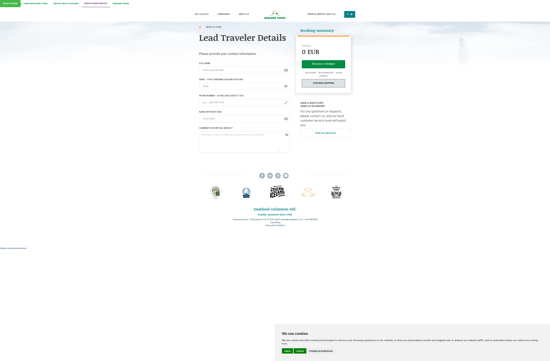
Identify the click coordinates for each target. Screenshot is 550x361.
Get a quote (202, 14)
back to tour (213, 27)
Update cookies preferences (13, 248)
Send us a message (325, 133)
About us (244, 14)
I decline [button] (300, 351)
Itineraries (223, 14)
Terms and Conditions (275, 225)
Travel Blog (275, 223)
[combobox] (205, 102)
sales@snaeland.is (290, 220)
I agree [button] (287, 351)
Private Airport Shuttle (322, 14)
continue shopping (323, 83)
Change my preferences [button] (321, 351)
